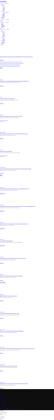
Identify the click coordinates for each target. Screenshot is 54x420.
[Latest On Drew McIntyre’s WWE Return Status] (7, 96)
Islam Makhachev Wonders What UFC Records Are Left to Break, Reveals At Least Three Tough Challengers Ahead (17, 206)
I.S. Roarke (1, 85)
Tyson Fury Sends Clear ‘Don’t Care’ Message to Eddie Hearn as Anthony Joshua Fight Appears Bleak (15, 168)
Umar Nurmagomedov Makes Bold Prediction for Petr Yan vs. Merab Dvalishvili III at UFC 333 (14, 188)
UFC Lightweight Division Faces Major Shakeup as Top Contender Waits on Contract (13, 258)
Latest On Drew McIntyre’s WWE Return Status (7, 98)
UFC (3, 187)
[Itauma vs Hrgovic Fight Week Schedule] (7, 149)
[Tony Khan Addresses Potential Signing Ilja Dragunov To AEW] (7, 311)
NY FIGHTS (3, 1)
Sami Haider (1, 138)
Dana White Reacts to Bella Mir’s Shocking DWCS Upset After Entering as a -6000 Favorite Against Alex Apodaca (11, 63)
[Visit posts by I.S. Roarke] (1, 102)
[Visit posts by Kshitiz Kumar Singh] (1, 192)
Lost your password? (2, 417)
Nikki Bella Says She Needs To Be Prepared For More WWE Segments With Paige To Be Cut (14, 383)
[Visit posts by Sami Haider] (1, 59)
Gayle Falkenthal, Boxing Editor (4, 120)
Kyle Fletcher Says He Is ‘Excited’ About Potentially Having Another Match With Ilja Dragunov (14, 81)
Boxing (1, 67)
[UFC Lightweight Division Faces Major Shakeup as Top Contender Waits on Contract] (7, 256)
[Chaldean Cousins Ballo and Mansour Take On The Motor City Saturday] (7, 114)
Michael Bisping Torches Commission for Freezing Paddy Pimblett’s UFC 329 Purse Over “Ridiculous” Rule (16, 56)
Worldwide (1, 79)
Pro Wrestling (2, 282)
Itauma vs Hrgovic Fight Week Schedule (6, 151)
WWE (4, 294)
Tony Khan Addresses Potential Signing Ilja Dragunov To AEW (9, 313)
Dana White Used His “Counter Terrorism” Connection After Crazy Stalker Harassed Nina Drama (10, 66)
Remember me (2, 416)
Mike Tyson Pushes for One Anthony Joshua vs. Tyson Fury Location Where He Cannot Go (14, 133)
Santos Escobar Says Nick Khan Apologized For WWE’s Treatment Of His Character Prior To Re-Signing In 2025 (17, 348)
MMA (1, 175)
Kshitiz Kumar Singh (2, 193)
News (2, 132)
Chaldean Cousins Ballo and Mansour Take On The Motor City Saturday (11, 116)
